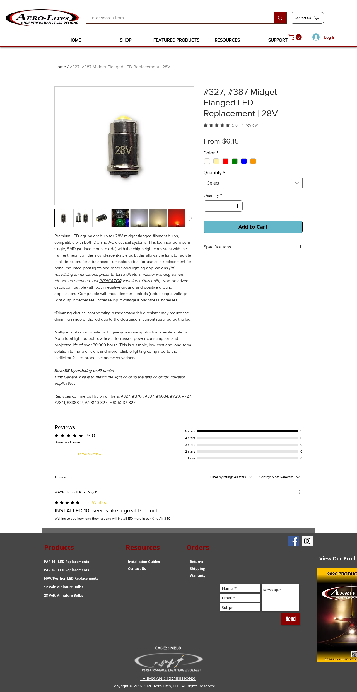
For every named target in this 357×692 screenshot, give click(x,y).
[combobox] (253, 183)
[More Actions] (299, 492)
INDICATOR (110, 280)
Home (60, 66)
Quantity (214, 172)
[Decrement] (208, 206)
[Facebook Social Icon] (293, 541)
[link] (295, 37)
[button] (125, 40)
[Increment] (238, 206)
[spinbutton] (223, 206)
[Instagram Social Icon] (307, 541)
